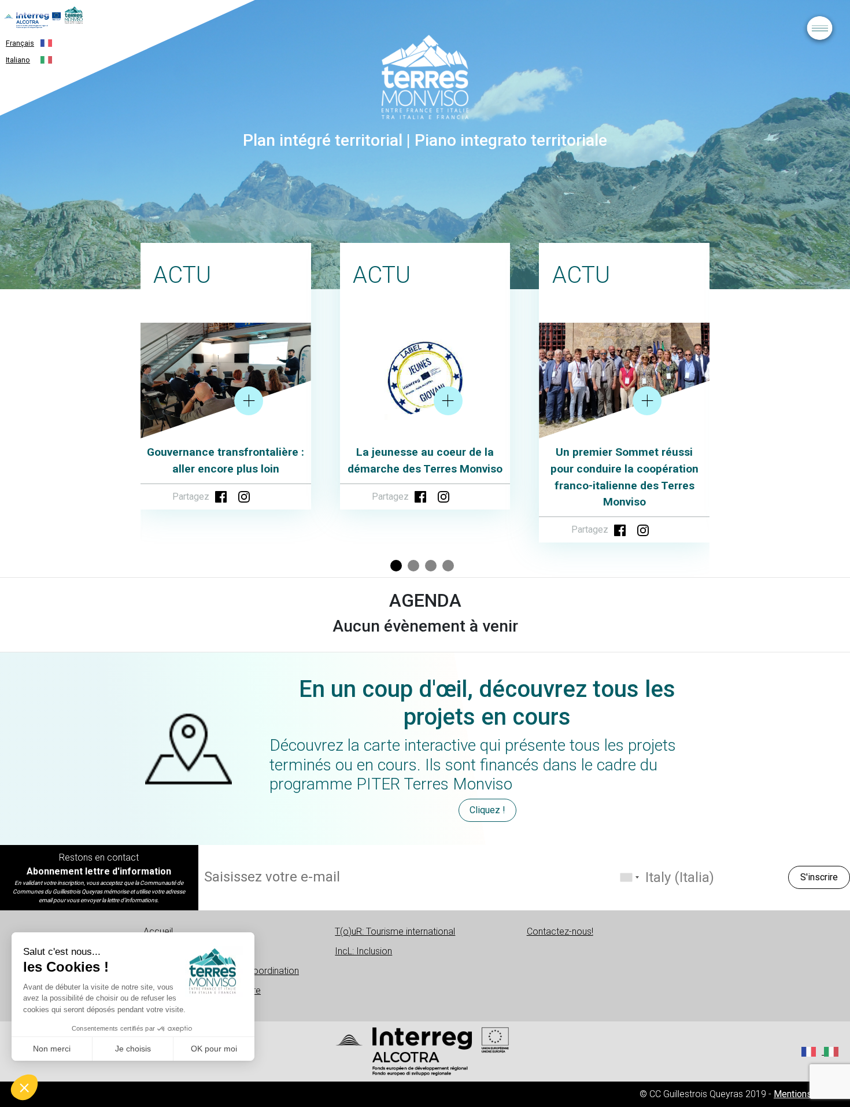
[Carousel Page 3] (431, 565)
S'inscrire (819, 877)
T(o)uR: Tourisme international (395, 931)
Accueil (158, 931)
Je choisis (133, 1048)
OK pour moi (214, 1048)
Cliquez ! (487, 810)
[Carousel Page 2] (413, 565)
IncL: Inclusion (363, 951)
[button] (24, 1087)
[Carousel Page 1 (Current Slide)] (396, 565)
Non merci (52, 1048)
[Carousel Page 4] (448, 565)
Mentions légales (809, 1093)
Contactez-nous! (560, 931)
